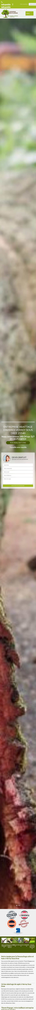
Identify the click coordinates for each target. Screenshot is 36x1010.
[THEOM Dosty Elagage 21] (9, 13)
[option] (18, 505)
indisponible (6, 4)
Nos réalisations (18, 443)
